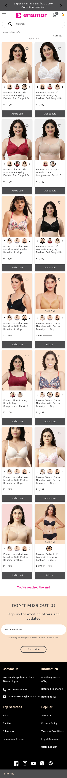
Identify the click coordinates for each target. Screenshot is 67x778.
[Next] (61, 5)
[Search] (10, 23)
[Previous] (6, 5)
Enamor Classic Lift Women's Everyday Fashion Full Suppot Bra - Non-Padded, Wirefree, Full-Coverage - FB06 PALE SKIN (17, 95)
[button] (6, 15)
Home (4, 32)
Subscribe (33, 649)
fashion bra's (14, 32)
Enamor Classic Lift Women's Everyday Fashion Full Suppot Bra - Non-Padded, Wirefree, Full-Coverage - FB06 (50, 95)
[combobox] (33, 24)
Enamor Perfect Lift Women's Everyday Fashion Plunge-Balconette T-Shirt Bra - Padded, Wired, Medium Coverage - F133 (49, 557)
